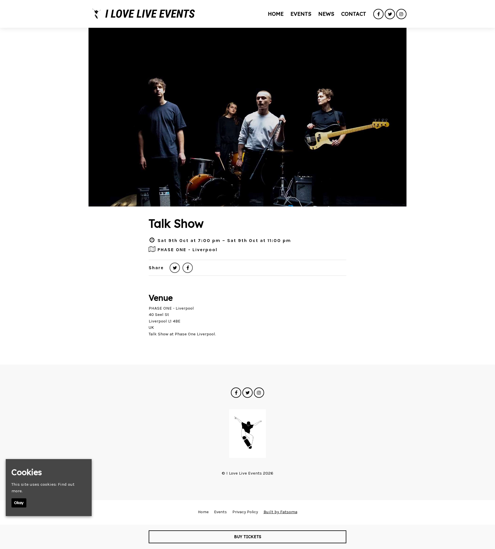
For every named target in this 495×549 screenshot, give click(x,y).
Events (300, 14)
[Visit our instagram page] (401, 14)
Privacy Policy (245, 511)
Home (276, 14)
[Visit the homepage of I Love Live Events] (143, 14)
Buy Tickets (247, 536)
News (326, 14)
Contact (353, 14)
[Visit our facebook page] (378, 14)
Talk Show (176, 223)
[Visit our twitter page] (390, 14)
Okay (19, 502)
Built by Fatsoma (280, 511)
